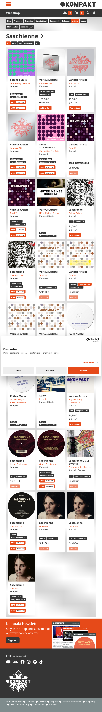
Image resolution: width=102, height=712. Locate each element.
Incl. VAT (45, 102)
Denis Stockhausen (47, 146)
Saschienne (76, 209)
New (9, 21)
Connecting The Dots (20, 83)
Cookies (53, 704)
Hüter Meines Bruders (49, 213)
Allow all (83, 370)
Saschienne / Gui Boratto (79, 462)
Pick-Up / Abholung (20, 704)
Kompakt (14, 86)
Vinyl (14, 43)
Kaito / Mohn (76, 334)
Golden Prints (75, 213)
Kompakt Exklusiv (77, 470)
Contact (30, 701)
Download (28, 43)
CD (20, 43)
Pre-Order (18, 21)
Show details (88, 362)
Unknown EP (16, 526)
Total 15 (72, 148)
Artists (75, 21)
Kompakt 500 (45, 83)
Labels (83, 21)
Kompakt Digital (46, 216)
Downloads (54, 21)
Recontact (44, 399)
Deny (18, 370)
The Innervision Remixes (80, 467)
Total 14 (43, 275)
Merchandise (12, 27)
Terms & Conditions (72, 701)
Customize (49, 370)
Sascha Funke (18, 79)
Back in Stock (41, 21)
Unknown (44, 526)
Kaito (42, 395)
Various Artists (48, 79)
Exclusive (29, 21)
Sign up (12, 640)
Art (31, 27)
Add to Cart (45, 108)
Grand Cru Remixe (18, 464)
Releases (66, 21)
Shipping (90, 701)
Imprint (54, 701)
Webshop (13, 13)
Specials (24, 27)
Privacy (42, 701)
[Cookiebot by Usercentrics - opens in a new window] (88, 340)
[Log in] (94, 13)
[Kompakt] (78, 4)
